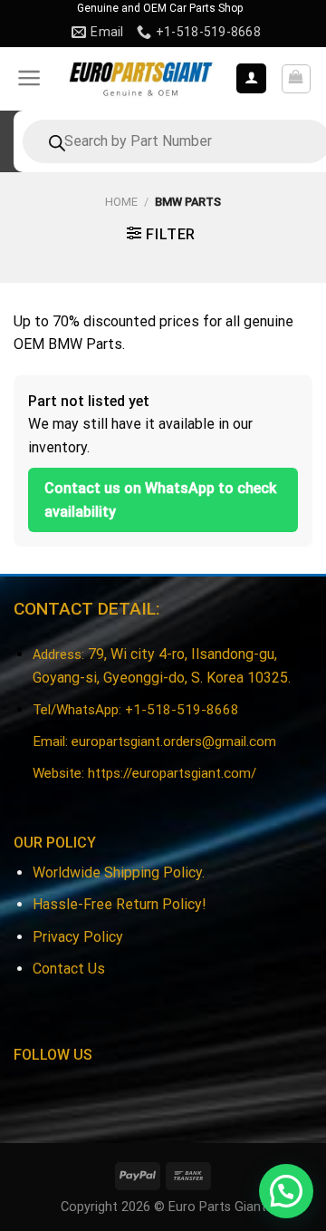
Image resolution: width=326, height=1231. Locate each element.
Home (121, 201)
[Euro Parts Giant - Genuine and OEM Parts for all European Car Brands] (140, 79)
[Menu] (29, 77)
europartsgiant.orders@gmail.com (174, 741)
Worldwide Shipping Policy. (119, 872)
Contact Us (69, 968)
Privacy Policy (78, 936)
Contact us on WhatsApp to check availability (160, 500)
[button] (286, 1191)
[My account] (251, 78)
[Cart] (297, 78)
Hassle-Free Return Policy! (119, 904)
